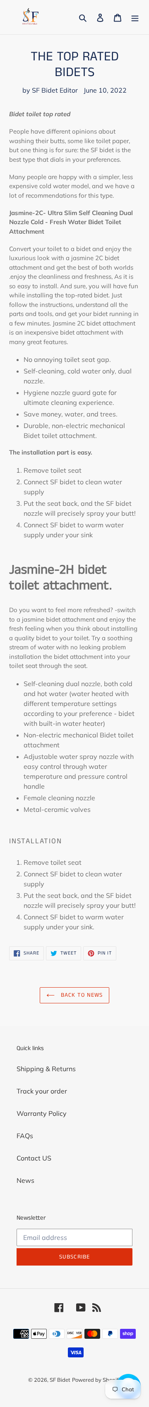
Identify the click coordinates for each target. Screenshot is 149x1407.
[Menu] (135, 17)
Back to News (81, 995)
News (25, 1180)
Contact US (34, 1158)
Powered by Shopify (96, 1379)
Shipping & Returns (46, 1069)
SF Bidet (60, 1379)
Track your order (42, 1091)
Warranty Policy (42, 1113)
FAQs (25, 1136)
